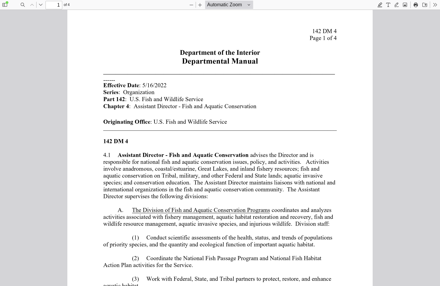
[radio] (380, 5)
